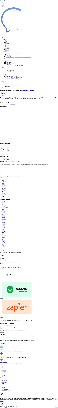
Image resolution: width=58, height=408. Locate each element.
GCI (2, 186)
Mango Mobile (4, 219)
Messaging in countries (12, 63)
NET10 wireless (4, 222)
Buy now (1, 162)
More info (1, 263)
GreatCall (3, 214)
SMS (6, 41)
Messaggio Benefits (12, 86)
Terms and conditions (3, 392)
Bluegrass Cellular (4, 181)
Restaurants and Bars (4, 379)
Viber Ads (8, 64)
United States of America (27, 90)
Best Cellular (3, 204)
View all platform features (8, 56)
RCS (6, 49)
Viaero (3, 196)
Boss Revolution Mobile (5, 207)
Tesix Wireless (3, 235)
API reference (7, 75)
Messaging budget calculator (14, 62)
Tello (2, 233)
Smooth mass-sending (14, 55)
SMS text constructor (13, 61)
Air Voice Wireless (4, 201)
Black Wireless (4, 205)
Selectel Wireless (4, 230)
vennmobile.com (12, 104)
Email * (15, 328)
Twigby (3, 239)
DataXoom (3, 210)
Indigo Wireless (4, 188)
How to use (10, 72)
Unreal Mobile (4, 241)
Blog (2, 87)
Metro (2, 220)
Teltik (2, 234)
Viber (6, 42)
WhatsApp (7, 43)
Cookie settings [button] (2, 407)
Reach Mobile (3, 226)
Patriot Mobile (3, 224)
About (2, 366)
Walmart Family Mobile (5, 243)
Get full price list (5, 162)
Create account (2, 258)
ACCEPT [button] (6, 407)
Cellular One (3, 184)
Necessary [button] (1, 400)
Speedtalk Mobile (4, 232)
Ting (2, 236)
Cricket (3, 209)
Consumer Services (4, 384)
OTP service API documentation (13, 76)
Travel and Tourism (4, 380)
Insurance (3, 383)
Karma (3, 250)
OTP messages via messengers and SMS (14, 65)
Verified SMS (7, 48)
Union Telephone (4, 194)
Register (3, 5)
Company (3, 81)
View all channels (7, 50)
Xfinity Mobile (4, 245)
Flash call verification (12, 60)
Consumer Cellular (4, 249)
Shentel (3, 191)
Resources (3, 67)
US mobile (3, 240)
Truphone (3, 238)
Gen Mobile (3, 212)
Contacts (7, 85)
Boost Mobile (3, 206)
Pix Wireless (3, 225)
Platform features (4, 370)
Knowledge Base (9, 70)
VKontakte (7, 44)
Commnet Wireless (4, 185)
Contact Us (1, 393)
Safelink (3, 229)
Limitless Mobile (4, 189)
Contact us (1, 177)
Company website (16, 329)
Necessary (2, 401)
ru (3, 3)
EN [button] (2, 2)
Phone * (15, 327)
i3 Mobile (3, 246)
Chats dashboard (12, 53)
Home (2, 37)
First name (15, 326)
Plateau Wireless (4, 190)
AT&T (3, 180)
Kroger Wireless (4, 216)
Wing (2, 244)
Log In (3, 4)
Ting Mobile (3, 237)
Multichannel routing (12, 54)
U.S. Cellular (3, 193)
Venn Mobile (3, 242)
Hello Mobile (3, 215)
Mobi (2, 221)
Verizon (3, 195)
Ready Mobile (3, 227)
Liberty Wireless (4, 217)
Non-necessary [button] (2, 404)
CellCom (3, 183)
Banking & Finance (4, 382)
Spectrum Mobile (4, 231)
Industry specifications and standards (6, 390)
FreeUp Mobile (4, 211)
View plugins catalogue (3, 321)
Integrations (3, 66)
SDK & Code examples (13, 77)
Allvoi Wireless (4, 202)
